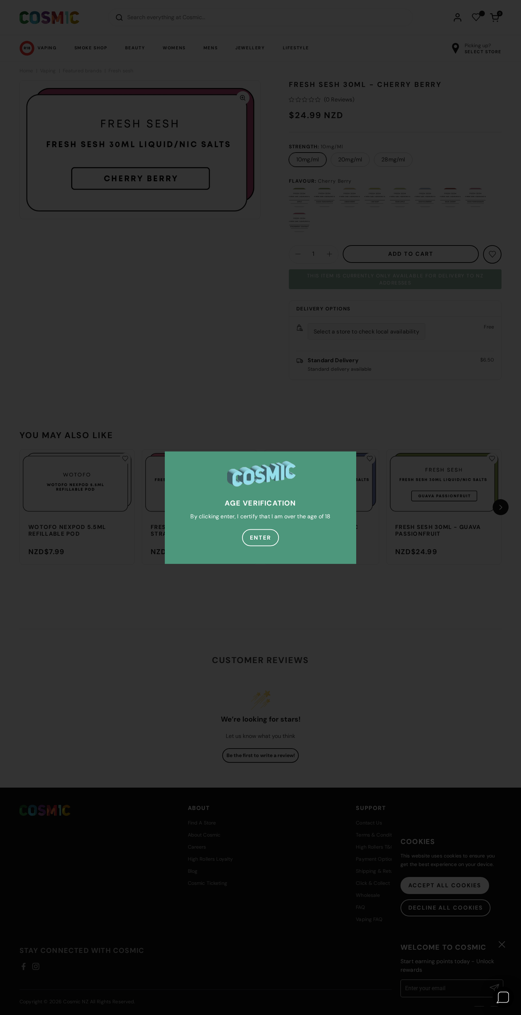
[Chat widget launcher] (503, 997)
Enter (260, 537)
